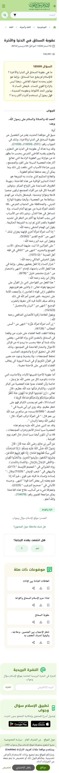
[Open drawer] (3, 6)
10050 (27, 144)
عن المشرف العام (33, 740)
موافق (43, 767)
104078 (21, 494)
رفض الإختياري (23, 767)
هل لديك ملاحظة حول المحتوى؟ (30, 527)
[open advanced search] (15, 15)
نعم (37, 548)
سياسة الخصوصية (13, 740)
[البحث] (4, 15)
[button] (48, 588)
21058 (16, 144)
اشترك (8, 687)
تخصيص (6, 767)
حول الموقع (49, 740)
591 (37, 144)
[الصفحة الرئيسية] (54, 27)
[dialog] (28, 759)
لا (21, 548)
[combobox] (36, 15)
